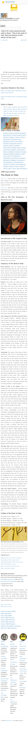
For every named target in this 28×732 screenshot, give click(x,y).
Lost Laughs (23, 681)
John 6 (5, 109)
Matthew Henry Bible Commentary (11, 626)
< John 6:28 (4, 40)
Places (12, 659)
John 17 (16, 113)
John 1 (5, 107)
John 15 (5, 113)
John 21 (16, 115)
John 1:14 (3, 178)
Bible (11, 641)
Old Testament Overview (23, 646)
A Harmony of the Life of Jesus (23, 671)
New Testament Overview (23, 658)
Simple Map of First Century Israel (10, 560)
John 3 (15, 107)
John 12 (11, 111)
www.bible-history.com (7, 579)
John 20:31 (4, 187)
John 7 (10, 109)
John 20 (11, 115)
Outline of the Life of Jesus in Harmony (11, 558)
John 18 (22, 113)
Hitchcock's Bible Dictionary (9, 628)
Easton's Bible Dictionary (8, 619)
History (22, 641)
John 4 (19, 107)
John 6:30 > (24, 40)
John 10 (24, 109)
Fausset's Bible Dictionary (8, 624)
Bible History (8, 720)
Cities (4, 690)
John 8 (15, 109)
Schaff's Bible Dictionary (8, 622)
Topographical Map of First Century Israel (12, 562)
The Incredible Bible (4, 695)
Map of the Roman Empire (8, 568)
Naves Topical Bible (6, 615)
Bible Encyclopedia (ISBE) (8, 611)
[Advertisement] (14, 55)
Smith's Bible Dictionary (8, 617)
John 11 (6, 111)
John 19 (5, 115)
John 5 (24, 107)
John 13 (17, 111)
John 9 (19, 109)
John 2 (10, 107)
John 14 (22, 111)
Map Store (22, 687)
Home (2, 641)
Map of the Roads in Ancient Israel (10, 566)
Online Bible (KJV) (6, 613)
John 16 (11, 113)
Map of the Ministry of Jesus (8, 564)
